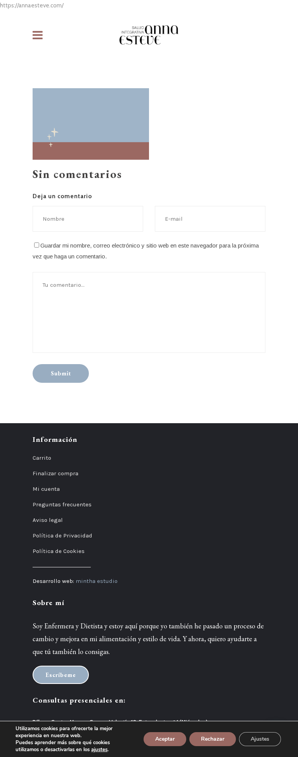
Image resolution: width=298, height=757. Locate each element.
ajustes (99, 749)
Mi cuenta (46, 488)
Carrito (42, 457)
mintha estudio (97, 580)
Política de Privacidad (62, 535)
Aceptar (165, 739)
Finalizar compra (55, 473)
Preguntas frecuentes (62, 504)
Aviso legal (48, 519)
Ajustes (260, 739)
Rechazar (212, 739)
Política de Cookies (59, 551)
